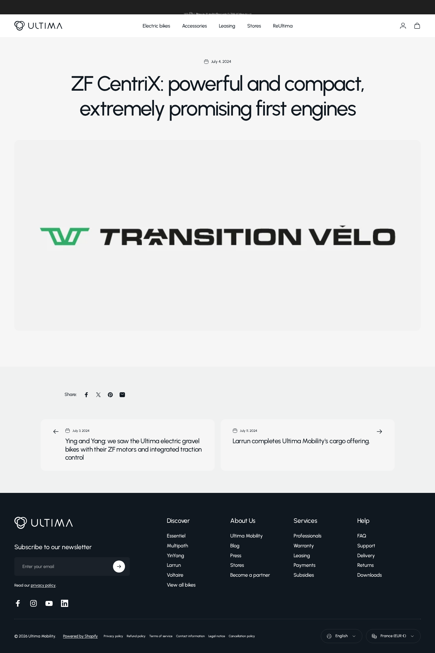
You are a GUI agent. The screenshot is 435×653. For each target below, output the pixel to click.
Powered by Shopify (80, 636)
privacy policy (43, 585)
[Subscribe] (119, 566)
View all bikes (181, 585)
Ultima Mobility (246, 536)
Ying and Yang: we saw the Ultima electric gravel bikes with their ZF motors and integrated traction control (133, 449)
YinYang (175, 555)
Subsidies (304, 575)
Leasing (302, 555)
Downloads (369, 575)
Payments (304, 565)
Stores (237, 565)
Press (235, 555)
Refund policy (136, 636)
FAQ (361, 536)
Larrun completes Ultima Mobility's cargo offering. (301, 441)
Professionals (307, 536)
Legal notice (216, 636)
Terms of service (161, 636)
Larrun (174, 565)
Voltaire (175, 575)
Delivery (366, 555)
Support (366, 546)
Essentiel (176, 536)
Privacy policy (113, 636)
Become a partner (250, 575)
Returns (365, 565)
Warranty (304, 546)
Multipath (177, 546)
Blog (234, 546)
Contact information (190, 636)
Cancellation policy (242, 636)
